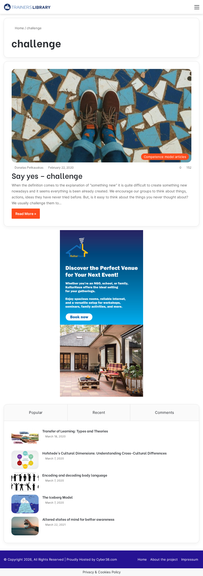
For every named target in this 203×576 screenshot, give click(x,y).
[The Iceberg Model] (25, 504)
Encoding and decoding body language (74, 475)
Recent (99, 412)
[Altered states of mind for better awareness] (25, 526)
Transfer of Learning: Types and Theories (75, 430)
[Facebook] (131, 559)
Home (19, 28)
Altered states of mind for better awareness (78, 519)
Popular (36, 412)
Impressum (189, 559)
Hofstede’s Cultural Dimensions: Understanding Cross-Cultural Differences (104, 452)
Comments (164, 412)
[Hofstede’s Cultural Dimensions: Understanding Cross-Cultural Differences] (25, 460)
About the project (164, 559)
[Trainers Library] (27, 6)
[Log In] (179, 8)
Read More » (25, 214)
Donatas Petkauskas (29, 167)
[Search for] (188, 8)
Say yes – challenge (47, 175)
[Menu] (196, 8)
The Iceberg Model (57, 497)
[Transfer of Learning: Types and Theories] (25, 437)
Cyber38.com (106, 559)
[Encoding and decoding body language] (25, 482)
